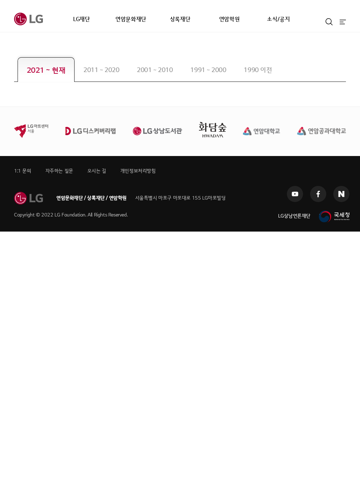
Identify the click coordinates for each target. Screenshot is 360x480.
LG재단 (81, 19)
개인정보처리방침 (138, 171)
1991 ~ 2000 (208, 70)
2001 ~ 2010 (155, 70)
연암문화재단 (130, 19)
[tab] (46, 69)
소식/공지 (278, 19)
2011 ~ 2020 (101, 70)
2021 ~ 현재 (46, 70)
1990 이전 (258, 70)
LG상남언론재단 (294, 216)
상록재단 (180, 19)
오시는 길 (96, 171)
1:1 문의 (22, 171)
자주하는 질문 (59, 171)
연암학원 (229, 19)
